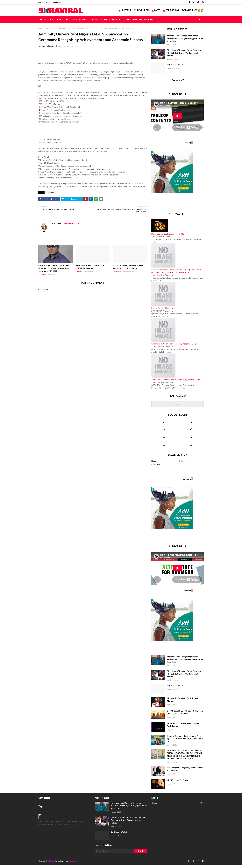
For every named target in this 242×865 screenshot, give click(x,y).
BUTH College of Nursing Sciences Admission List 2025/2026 (128, 266)
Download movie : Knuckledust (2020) (167, 234)
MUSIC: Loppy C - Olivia (177, 780)
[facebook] (189, 2)
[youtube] (191, 445)
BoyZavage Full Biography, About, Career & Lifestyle (185, 769)
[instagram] (198, 2)
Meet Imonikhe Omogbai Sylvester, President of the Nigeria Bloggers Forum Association (185, 38)
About (48, 2)
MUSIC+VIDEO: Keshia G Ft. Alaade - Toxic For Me (183, 724)
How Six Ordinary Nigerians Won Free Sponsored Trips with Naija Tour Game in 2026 (185, 739)
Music (177, 803)
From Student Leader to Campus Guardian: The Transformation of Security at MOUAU (53, 268)
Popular (143, 10)
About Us (182, 461)
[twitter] (193, 2)
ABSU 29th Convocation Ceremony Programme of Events (176, 379)
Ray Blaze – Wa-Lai (175, 64)
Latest (126, 10)
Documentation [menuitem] (75, 19)
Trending (172, 10)
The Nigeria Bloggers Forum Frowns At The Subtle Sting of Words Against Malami (184, 53)
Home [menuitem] (43, 19)
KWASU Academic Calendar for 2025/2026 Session (90, 266)
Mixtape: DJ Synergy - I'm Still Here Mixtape (182, 699)
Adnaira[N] (187, 143)
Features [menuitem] (55, 19)
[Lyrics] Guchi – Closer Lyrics (163, 308)
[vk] (191, 437)
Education (48, 28)
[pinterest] (202, 2)
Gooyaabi (72, 861)
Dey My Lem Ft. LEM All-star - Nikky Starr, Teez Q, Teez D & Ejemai (185, 712)
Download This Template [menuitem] (105, 19)
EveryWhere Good (49, 46)
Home (40, 2)
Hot (157, 10)
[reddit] (191, 429)
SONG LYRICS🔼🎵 (193, 10)
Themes (51, 861)
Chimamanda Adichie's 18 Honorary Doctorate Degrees (175, 344)
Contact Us (57, 2)
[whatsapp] (164, 429)
